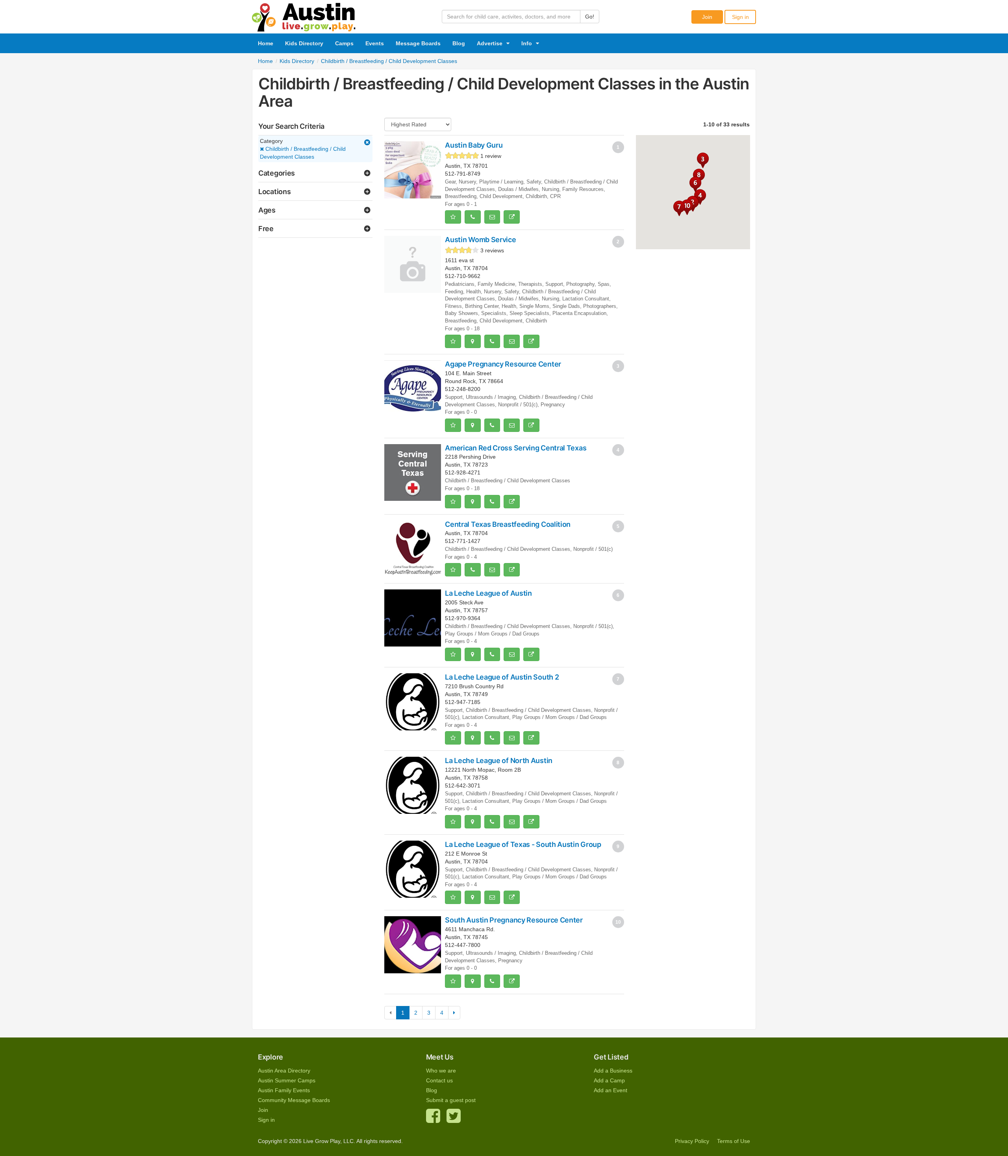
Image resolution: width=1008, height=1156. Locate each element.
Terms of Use (733, 1141)
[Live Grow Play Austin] (304, 15)
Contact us (439, 1080)
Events (374, 43)
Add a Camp (609, 1080)
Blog (458, 43)
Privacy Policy (692, 1141)
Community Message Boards (294, 1100)
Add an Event (610, 1090)
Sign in (740, 17)
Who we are (441, 1070)
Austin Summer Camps (286, 1080)
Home (265, 43)
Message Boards (418, 43)
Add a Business (613, 1070)
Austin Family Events (284, 1090)
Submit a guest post (451, 1100)
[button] (687, 207)
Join (707, 17)
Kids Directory (304, 43)
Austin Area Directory (284, 1070)
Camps (344, 43)
